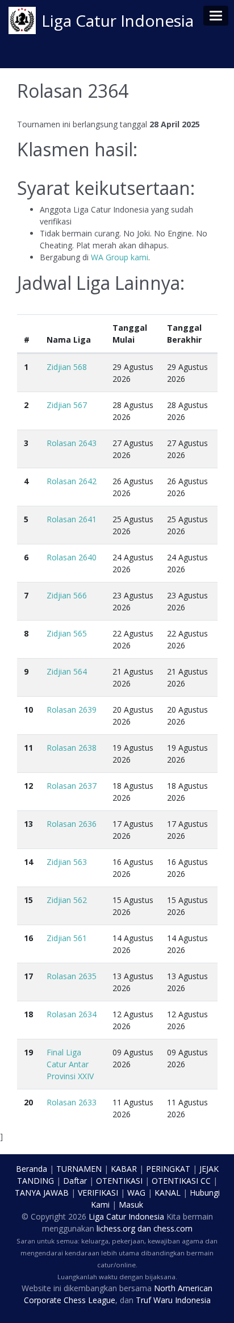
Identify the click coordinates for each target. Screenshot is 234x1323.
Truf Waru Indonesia (173, 1300)
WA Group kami (119, 257)
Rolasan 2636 (72, 823)
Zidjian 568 (67, 366)
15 (28, 900)
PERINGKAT (168, 1168)
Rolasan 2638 (72, 747)
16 (28, 938)
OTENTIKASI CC (181, 1180)
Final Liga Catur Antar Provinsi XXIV (70, 1064)
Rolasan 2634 (72, 1014)
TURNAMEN (79, 1168)
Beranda (31, 1168)
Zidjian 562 (67, 900)
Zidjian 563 (67, 861)
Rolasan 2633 (72, 1102)
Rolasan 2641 (72, 519)
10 (28, 709)
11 (28, 747)
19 (28, 1052)
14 (28, 861)
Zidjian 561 (67, 938)
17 (28, 976)
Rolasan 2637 (72, 785)
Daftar (75, 1180)
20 (28, 1102)
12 (28, 785)
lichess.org (116, 1228)
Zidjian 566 (67, 595)
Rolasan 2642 (72, 481)
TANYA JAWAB (42, 1192)
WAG (136, 1192)
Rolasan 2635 (72, 976)
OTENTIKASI (119, 1180)
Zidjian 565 (67, 633)
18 (28, 1014)
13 (28, 823)
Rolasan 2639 (72, 709)
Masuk (131, 1204)
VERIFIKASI (98, 1192)
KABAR (124, 1168)
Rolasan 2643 (72, 443)
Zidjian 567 (67, 405)
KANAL (167, 1192)
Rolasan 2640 (72, 557)
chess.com (173, 1228)
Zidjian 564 (67, 671)
